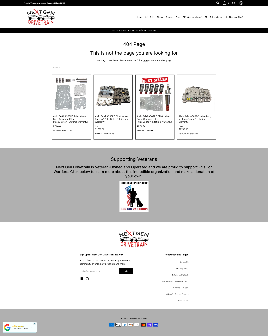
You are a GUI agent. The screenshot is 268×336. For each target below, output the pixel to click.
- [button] (231, 3)
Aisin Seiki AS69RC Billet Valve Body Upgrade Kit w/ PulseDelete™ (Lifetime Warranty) (154, 119)
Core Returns (183, 300)
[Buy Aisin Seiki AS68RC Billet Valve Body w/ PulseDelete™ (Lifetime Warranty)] (113, 94)
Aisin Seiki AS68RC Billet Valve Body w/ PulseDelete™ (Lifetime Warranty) (111, 119)
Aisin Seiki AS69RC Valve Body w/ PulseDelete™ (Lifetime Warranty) (195, 119)
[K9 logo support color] (134, 196)
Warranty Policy (182, 268)
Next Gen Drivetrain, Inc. (63, 130)
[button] (241, 3)
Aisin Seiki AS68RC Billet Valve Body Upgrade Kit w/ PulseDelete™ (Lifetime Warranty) (70, 119)
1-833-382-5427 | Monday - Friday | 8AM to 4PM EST (134, 30)
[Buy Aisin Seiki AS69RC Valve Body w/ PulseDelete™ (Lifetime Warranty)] (197, 94)
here (145, 60)
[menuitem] (218, 3)
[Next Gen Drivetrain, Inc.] (42, 17)
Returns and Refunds (180, 275)
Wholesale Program (180, 288)
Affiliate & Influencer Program (177, 294)
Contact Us (184, 262)
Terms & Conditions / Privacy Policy (174, 281)
